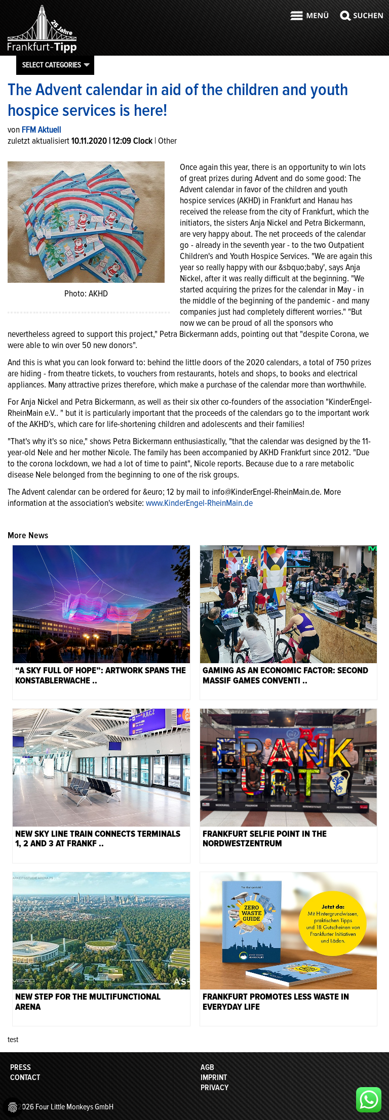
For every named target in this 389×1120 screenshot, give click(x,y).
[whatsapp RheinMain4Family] (368, 1099)
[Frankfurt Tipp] (42, 53)
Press (20, 1067)
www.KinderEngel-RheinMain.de (199, 502)
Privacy (214, 1088)
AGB (207, 1067)
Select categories (51, 64)
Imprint (214, 1077)
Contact (25, 1077)
